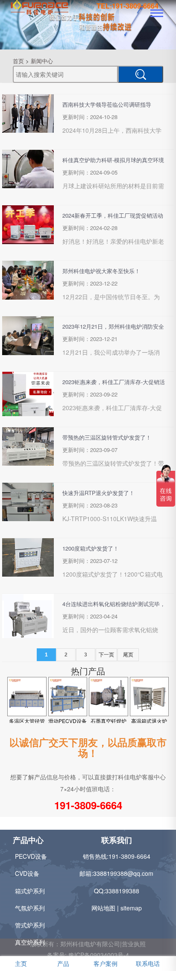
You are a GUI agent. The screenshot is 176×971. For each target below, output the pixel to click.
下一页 (106, 655)
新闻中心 (42, 61)
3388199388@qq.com (123, 873)
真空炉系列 (30, 942)
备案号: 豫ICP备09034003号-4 (88, 955)
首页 (18, 61)
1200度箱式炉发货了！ (90, 548)
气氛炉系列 (30, 908)
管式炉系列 (30, 925)
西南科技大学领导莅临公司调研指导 (106, 104)
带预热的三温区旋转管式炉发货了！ (106, 437)
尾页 (128, 655)
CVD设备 (27, 873)
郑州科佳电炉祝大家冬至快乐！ (101, 271)
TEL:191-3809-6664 (127, 6)
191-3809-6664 (88, 805)
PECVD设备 (31, 856)
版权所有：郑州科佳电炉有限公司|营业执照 (88, 943)
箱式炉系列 (30, 890)
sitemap (131, 908)
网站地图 (103, 908)
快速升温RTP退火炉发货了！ (98, 493)
